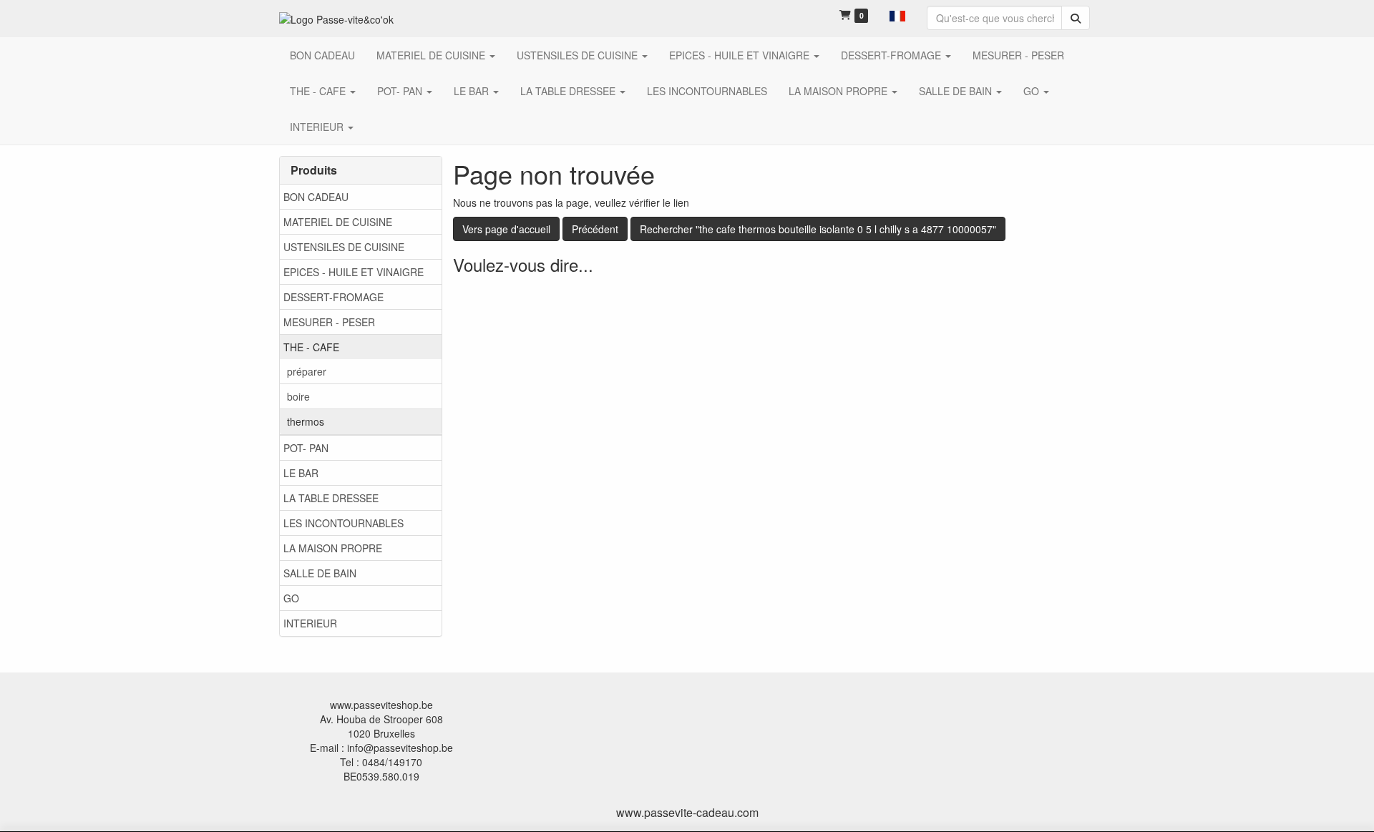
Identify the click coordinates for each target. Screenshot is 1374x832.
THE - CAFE (311, 347)
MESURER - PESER (329, 322)
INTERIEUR (310, 623)
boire (298, 396)
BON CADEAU (316, 197)
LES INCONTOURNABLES (343, 523)
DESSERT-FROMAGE (333, 297)
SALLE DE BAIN (319, 573)
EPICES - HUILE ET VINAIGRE (353, 272)
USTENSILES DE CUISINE (343, 247)
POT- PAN (305, 448)
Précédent (595, 229)
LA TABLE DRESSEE (331, 498)
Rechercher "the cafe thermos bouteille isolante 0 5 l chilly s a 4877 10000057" (818, 229)
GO (291, 598)
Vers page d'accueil (506, 229)
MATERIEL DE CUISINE (337, 222)
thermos (305, 421)
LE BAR (300, 473)
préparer (306, 371)
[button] (897, 14)
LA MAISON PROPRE (332, 548)
